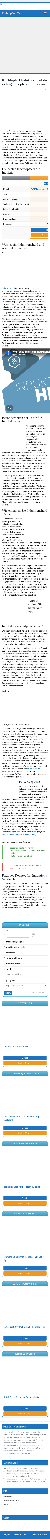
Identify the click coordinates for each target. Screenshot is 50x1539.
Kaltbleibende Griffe (15, 947)
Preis (6, 930)
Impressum (7, 1496)
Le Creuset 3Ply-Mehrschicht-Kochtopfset (24, 1327)
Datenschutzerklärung (11, 1500)
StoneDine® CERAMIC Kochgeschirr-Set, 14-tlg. (24, 1259)
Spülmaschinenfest (15, 958)
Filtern (8, 993)
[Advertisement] (25, 45)
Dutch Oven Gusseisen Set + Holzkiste (22, 1397)
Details (25, 1058)
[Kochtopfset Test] (25, 6)
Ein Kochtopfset (9, 475)
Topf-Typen (9, 980)
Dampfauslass (13, 963)
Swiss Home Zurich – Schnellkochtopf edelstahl (22, 1118)
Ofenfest (10, 952)
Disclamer (7, 1504)
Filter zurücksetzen (39, 993)
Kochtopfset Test (12, 13)
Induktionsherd (8, 288)
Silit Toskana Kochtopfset (16, 1046)
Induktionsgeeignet (15, 941)
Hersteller (8, 969)
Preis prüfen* (24, 1063)
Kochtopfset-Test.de (19, 1535)
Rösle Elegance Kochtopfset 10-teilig (21, 1186)
